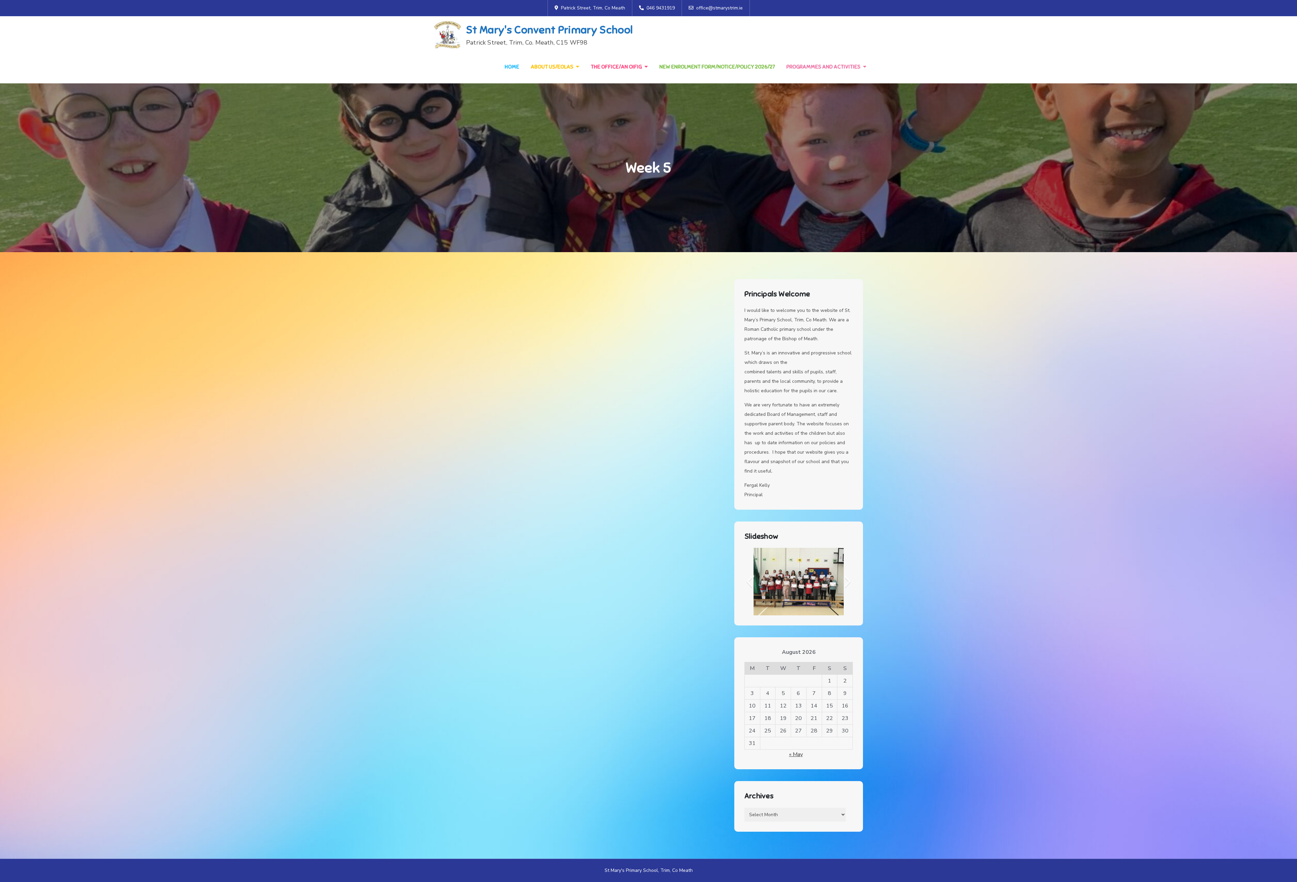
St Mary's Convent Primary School (549, 29)
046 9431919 (660, 8)
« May (796, 754)
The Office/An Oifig (616, 66)
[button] (749, 581)
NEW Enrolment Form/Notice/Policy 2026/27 (717, 66)
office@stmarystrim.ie (719, 8)
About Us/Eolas (552, 66)
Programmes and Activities (823, 66)
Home (512, 66)
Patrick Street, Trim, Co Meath (593, 8)
